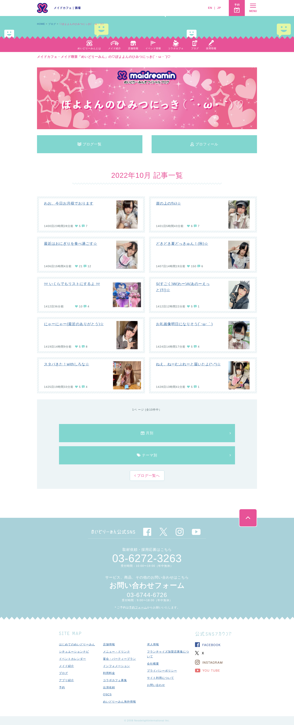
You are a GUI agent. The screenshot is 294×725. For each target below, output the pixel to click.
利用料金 (109, 673)
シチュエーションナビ (74, 651)
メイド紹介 (66, 666)
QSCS (107, 694)
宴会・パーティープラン (119, 658)
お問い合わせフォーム (147, 585)
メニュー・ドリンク (116, 651)
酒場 (78, 7)
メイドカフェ (63, 7)
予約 (62, 687)
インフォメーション (116, 666)
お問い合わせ (156, 685)
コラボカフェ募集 (115, 680)
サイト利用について (160, 677)
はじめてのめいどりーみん (77, 644)
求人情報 (153, 644)
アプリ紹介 (66, 680)
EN (210, 7)
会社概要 (153, 663)
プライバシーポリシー (162, 670)
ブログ (52, 24)
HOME (41, 24)
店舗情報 (109, 644)
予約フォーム (138, 607)
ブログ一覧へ (148, 476)
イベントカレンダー (72, 658)
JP (219, 7)
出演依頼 (109, 687)
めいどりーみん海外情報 (119, 701)
